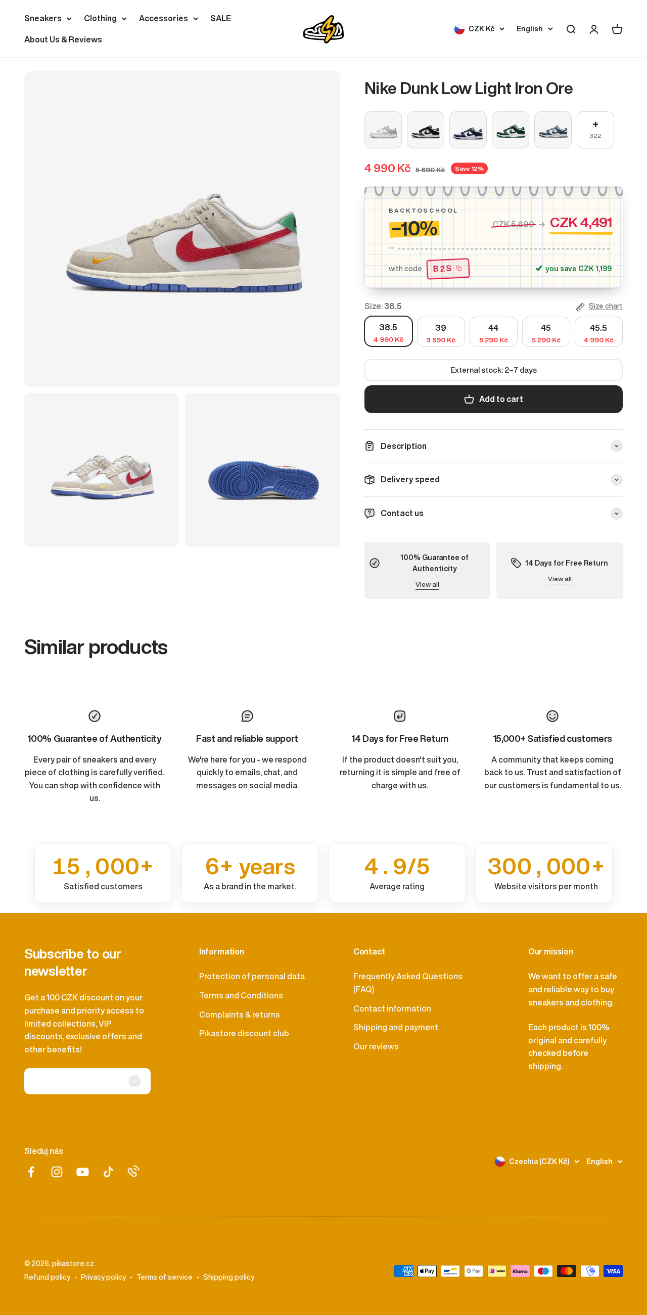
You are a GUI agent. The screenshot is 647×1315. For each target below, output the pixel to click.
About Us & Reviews (63, 39)
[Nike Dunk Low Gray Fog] (383, 129)
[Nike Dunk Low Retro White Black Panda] (425, 129)
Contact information (392, 1008)
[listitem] (102, 873)
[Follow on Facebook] (31, 1172)
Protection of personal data (252, 976)
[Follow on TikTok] (108, 1172)
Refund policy (47, 1277)
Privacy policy (103, 1277)
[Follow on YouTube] (82, 1172)
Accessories (163, 18)
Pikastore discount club (244, 1033)
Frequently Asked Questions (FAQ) (408, 982)
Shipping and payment (395, 1027)
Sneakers (43, 18)
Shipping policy (228, 1277)
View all (427, 584)
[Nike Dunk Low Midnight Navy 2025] (468, 129)
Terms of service (164, 1277)
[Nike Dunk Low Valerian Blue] (553, 129)
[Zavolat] (133, 1171)
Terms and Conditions (241, 995)
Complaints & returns (239, 1014)
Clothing (100, 18)
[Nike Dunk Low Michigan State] (510, 129)
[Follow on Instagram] (57, 1172)
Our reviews (376, 1046)
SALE (220, 18)
